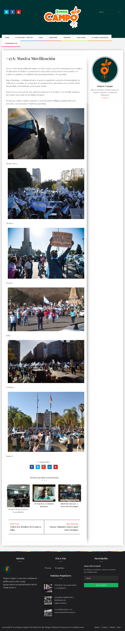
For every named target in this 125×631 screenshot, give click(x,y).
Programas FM (11, 43)
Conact (105, 627)
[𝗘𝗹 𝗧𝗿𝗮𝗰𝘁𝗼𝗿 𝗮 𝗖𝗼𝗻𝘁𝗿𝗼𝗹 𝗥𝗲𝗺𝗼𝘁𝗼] (44, 493)
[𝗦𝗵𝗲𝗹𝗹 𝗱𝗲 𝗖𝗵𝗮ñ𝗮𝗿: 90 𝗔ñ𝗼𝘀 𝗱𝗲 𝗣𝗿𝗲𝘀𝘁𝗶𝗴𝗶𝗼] (69, 493)
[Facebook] (12, 12)
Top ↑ (119, 627)
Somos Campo (105, 86)
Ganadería (53, 37)
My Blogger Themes (50, 627)
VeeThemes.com (77, 627)
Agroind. (67, 37)
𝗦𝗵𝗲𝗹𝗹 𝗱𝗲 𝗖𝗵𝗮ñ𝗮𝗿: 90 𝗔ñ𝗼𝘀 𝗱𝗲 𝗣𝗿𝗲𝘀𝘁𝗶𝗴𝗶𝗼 (70, 505)
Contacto (105, 98)
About (112, 627)
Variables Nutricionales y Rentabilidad (18, 510)
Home (7, 37)
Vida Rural (81, 37)
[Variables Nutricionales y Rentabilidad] (18, 496)
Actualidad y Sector (24, 37)
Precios (48, 568)
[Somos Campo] (7, 569)
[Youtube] (18, 12)
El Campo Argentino (100, 37)
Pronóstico (59, 568)
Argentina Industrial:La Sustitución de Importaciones (64, 600)
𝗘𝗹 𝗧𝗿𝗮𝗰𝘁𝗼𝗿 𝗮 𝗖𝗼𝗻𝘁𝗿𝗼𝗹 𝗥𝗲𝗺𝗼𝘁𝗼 (44, 505)
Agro (41, 37)
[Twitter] (6, 12)
